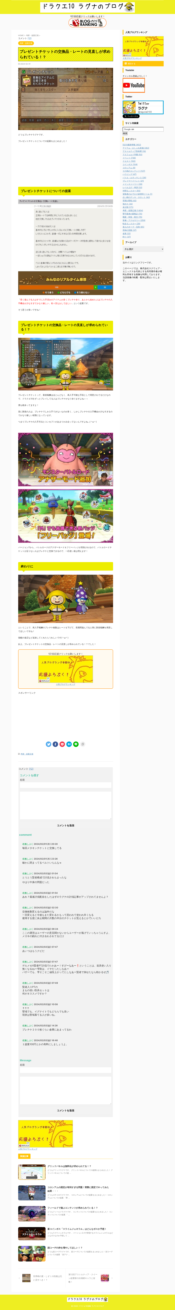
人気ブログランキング (65, 684)
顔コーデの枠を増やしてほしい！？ (65, 1247)
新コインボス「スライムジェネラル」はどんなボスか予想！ (77, 1229)
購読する (131, 63)
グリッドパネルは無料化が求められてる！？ (69, 1166)
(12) (30, 38)
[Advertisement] (65, 165)
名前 (22, 779)
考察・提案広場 (27, 754)
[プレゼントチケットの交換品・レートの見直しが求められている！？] (69, 744)
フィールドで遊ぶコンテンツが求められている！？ (73, 1207)
